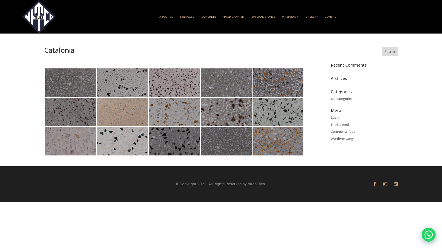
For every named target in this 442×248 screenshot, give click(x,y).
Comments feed (343, 131)
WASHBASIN (290, 16)
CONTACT (331, 16)
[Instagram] (385, 184)
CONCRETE (208, 16)
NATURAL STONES (263, 16)
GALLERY (311, 16)
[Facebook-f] (375, 184)
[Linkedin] (395, 184)
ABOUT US (166, 16)
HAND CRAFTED (233, 16)
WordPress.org (342, 138)
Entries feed (340, 124)
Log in (335, 117)
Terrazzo (187, 16)
